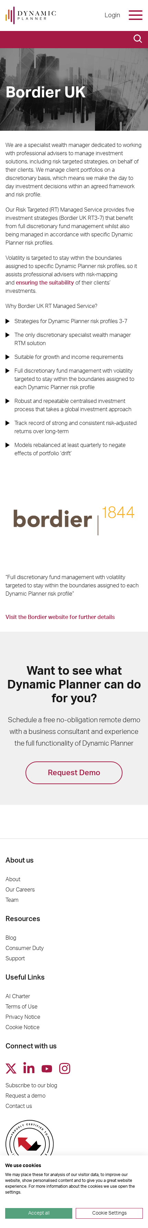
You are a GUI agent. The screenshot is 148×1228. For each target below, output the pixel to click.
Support (15, 958)
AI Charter (18, 996)
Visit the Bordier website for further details (60, 617)
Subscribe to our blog (31, 1085)
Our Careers (20, 890)
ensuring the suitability (45, 283)
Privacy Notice (23, 1017)
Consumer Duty (25, 948)
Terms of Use (22, 1007)
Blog (11, 938)
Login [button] (112, 15)
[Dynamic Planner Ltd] (31, 15)
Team (12, 900)
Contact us (19, 1106)
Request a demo (25, 1096)
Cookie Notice (23, 1027)
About (13, 879)
